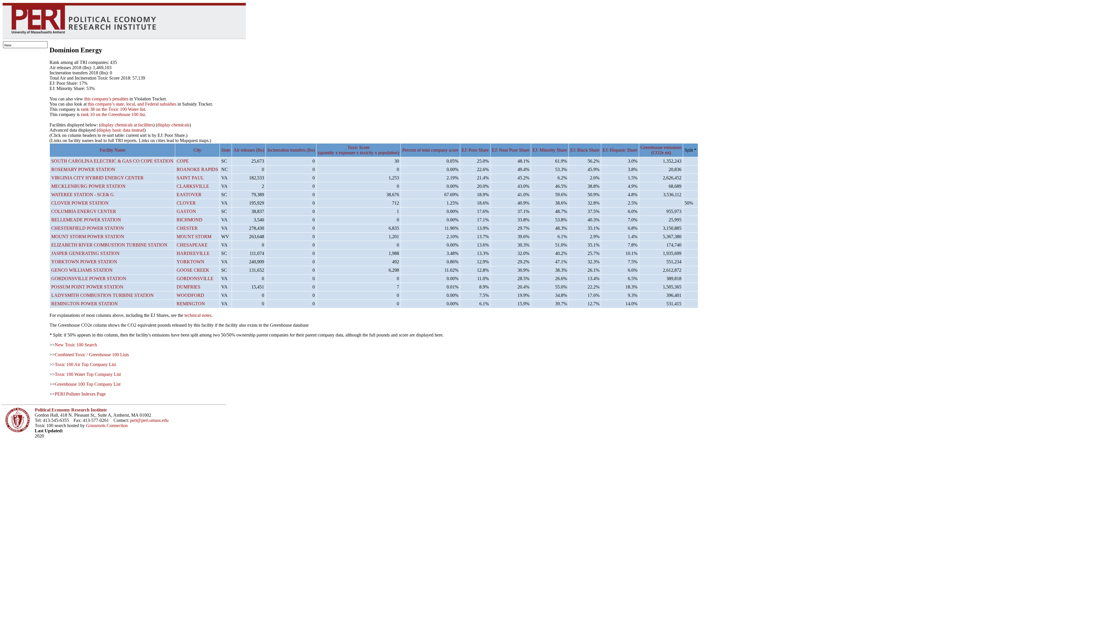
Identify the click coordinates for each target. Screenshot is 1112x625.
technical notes (197, 315)
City (197, 150)
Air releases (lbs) (248, 150)
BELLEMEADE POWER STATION (86, 219)
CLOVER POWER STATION (80, 203)
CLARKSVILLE (193, 186)
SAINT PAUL (190, 177)
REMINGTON (191, 303)
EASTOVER (189, 194)
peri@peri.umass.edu (149, 420)
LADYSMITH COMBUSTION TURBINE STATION (102, 295)
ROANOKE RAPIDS (197, 169)
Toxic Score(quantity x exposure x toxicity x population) (358, 150)
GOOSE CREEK (193, 270)
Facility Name (112, 150)
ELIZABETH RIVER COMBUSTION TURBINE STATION (109, 244)
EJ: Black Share (584, 150)
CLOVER (186, 203)
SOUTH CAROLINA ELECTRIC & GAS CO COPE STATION (112, 161)
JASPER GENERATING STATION (85, 253)
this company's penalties (106, 98)
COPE (183, 161)
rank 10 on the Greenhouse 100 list (113, 114)
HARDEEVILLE (193, 253)
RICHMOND (189, 219)
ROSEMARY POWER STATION (83, 169)
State (225, 150)
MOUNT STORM (194, 236)
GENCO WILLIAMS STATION (82, 270)
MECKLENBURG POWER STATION (88, 186)
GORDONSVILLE (195, 278)
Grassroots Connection (107, 425)
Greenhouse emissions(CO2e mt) (661, 150)
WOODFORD (190, 295)
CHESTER (187, 228)
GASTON (186, 211)
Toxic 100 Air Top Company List (85, 364)
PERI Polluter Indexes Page (80, 393)
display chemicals (173, 124)
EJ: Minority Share (550, 150)
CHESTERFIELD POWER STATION (87, 228)
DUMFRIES (188, 286)
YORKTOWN (190, 261)
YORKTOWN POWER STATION (84, 261)
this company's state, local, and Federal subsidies (132, 104)
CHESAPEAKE (192, 244)
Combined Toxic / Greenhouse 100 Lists (92, 354)
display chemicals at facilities (126, 124)
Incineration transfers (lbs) (291, 150)
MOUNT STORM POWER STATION (87, 236)
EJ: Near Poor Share (510, 150)
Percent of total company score (430, 150)
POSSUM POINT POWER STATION (87, 286)
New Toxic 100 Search (76, 344)
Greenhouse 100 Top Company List (87, 384)
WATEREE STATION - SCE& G (82, 194)
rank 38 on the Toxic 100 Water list (113, 109)
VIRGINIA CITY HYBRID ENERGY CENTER (97, 177)
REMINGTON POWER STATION (84, 303)
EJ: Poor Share (475, 150)
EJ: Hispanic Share (620, 150)
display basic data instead (121, 130)
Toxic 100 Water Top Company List (88, 374)
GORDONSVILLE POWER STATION (88, 278)
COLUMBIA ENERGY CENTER (83, 211)
